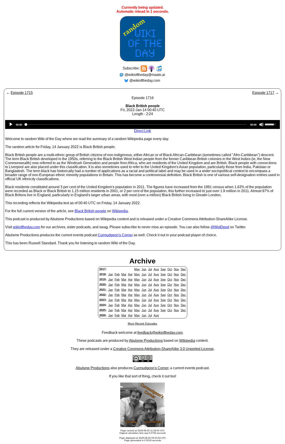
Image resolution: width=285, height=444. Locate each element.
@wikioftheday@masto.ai (145, 75)
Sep (163, 269)
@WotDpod (220, 227)
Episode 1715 (22, 93)
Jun (144, 269)
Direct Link (142, 131)
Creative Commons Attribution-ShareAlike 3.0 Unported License (163, 349)
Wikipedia (120, 211)
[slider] (271, 124)
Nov (176, 269)
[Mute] (261, 124)
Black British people (90, 211)
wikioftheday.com (26, 227)
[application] (142, 124)
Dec (183, 269)
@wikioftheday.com (144, 80)
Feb (117, 274)
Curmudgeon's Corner (115, 235)
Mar (123, 274)
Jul (150, 269)
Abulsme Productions (146, 340)
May (137, 269)
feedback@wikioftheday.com (160, 332)
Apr (130, 274)
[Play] (11, 124)
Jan (110, 274)
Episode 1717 (263, 93)
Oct (169, 269)
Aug (156, 269)
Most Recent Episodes (142, 323)
